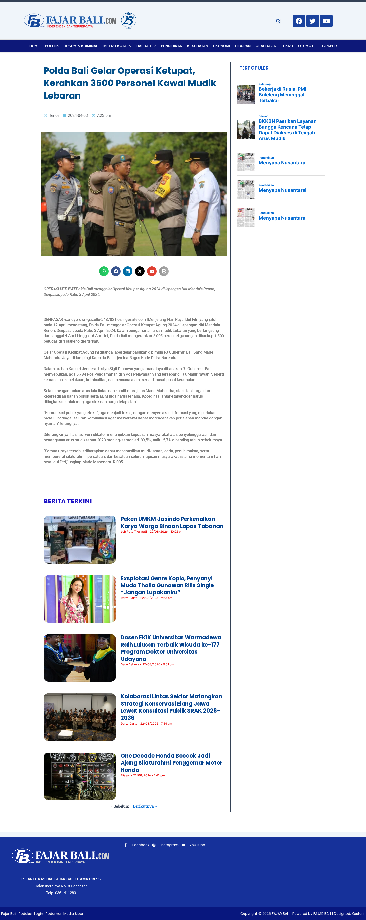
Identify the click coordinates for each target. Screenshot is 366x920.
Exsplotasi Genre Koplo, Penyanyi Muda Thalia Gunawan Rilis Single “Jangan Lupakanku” (167, 585)
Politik (52, 46)
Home (34, 46)
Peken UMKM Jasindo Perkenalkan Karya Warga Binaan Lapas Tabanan (172, 522)
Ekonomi (221, 46)
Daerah (143, 46)
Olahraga (266, 46)
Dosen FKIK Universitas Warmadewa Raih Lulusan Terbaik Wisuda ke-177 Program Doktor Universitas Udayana (171, 648)
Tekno (287, 46)
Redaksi (25, 913)
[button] (104, 271)
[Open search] (278, 21)
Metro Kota (115, 46)
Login (38, 913)
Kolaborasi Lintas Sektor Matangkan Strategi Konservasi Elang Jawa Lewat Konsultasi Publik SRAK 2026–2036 (171, 707)
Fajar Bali (8, 913)
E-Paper (329, 46)
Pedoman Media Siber (64, 913)
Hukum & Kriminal (81, 46)
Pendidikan (171, 46)
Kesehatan (197, 46)
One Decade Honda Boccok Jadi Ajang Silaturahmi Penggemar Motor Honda (171, 763)
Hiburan (243, 46)
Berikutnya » (145, 806)
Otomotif (307, 46)
